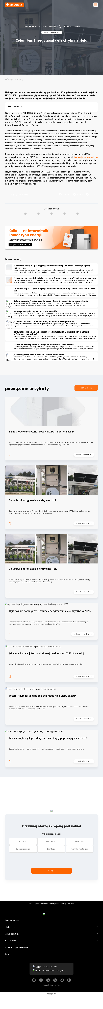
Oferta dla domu (12, 920)
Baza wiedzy (10, 940)
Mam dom (23, 841)
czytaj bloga (86, 387)
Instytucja (51, 849)
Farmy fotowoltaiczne (79, 849)
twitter (92, 194)
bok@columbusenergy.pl (52, 970)
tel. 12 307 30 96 (50, 966)
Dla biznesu (10, 927)
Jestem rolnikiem (23, 849)
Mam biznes (79, 841)
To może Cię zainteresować (17, 947)
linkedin (80, 194)
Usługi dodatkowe (12, 933)
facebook (67, 194)
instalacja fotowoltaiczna (86, 157)
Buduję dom (51, 841)
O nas (7, 954)
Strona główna (35, 903)
